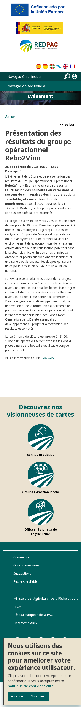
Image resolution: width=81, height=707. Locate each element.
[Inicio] (40, 47)
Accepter (17, 696)
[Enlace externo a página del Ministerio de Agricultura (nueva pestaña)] (40, 29)
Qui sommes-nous (26, 565)
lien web (47, 358)
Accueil (11, 116)
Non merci (38, 696)
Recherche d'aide (25, 581)
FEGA (17, 607)
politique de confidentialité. (31, 686)
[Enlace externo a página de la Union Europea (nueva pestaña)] (41, 11)
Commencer (22, 557)
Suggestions (22, 573)
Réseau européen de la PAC (33, 615)
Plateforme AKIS (25, 623)
